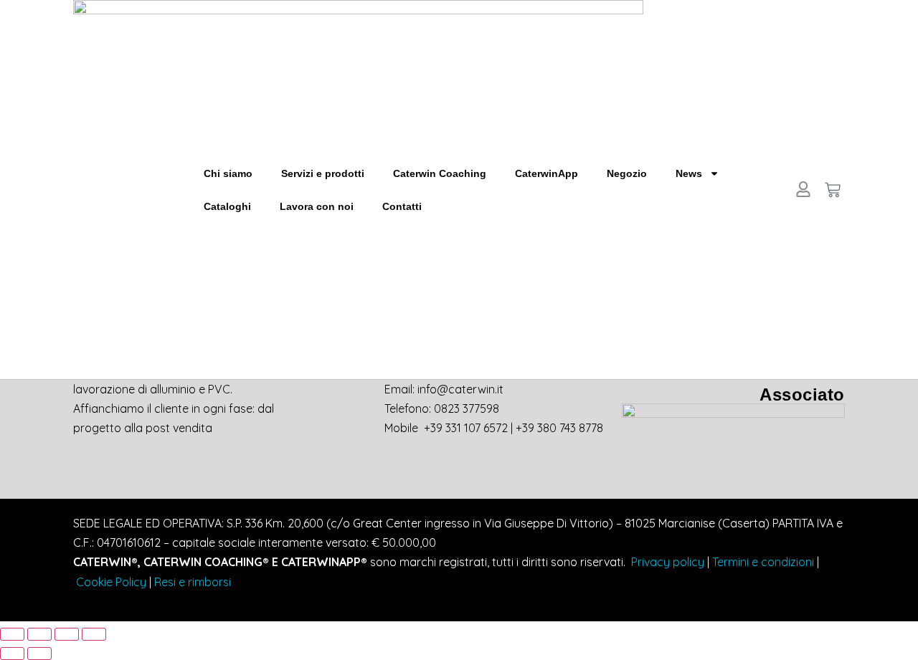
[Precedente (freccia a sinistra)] (12, 653)
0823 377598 (466, 408)
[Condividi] (67, 634)
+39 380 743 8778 (559, 428)
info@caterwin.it (460, 389)
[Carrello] (833, 189)
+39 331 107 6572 (466, 428)
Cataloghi (227, 206)
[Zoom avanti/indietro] (12, 634)
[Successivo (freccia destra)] (39, 653)
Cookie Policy (111, 582)
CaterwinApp (546, 173)
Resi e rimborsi (192, 582)
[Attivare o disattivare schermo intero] (39, 634)
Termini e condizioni (763, 562)
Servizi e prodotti (322, 173)
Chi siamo (228, 173)
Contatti (402, 206)
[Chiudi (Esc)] (94, 634)
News (689, 173)
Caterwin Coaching (439, 173)
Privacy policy (666, 562)
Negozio (627, 173)
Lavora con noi (317, 206)
